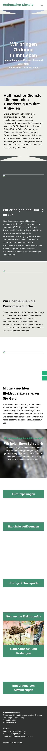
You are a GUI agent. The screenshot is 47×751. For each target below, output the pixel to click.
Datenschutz (18, 742)
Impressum (7, 742)
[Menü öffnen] (42, 5)
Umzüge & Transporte (23, 583)
